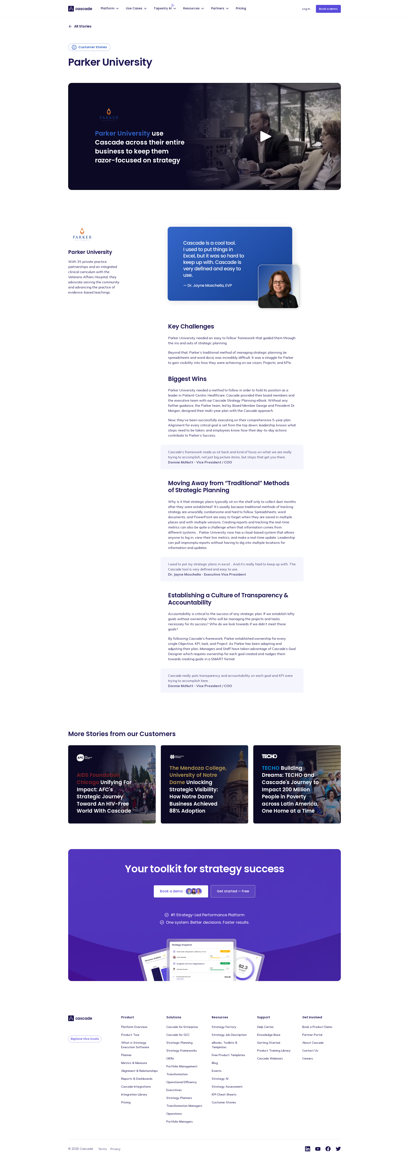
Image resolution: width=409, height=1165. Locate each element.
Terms (102, 1149)
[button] (110, 8)
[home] (80, 9)
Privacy (115, 1149)
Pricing (241, 8)
